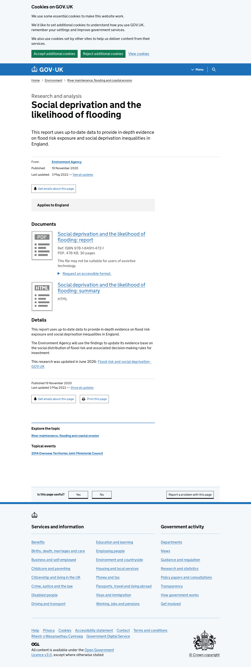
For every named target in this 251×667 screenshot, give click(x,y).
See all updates (83, 174)
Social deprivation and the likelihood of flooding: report (101, 237)
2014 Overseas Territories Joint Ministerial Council (67, 453)
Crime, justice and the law (52, 586)
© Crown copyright (204, 655)
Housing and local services (117, 568)
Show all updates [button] (82, 387)
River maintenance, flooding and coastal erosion (99, 80)
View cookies (138, 54)
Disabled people (44, 595)
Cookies (64, 630)
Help (35, 630)
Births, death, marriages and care (58, 551)
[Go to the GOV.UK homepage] (47, 69)
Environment (53, 80)
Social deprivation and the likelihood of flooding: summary (101, 287)
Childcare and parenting (50, 568)
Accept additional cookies (54, 53)
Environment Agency (67, 162)
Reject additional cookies (103, 53)
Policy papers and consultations (186, 577)
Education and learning (114, 542)
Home (35, 80)
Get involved (171, 603)
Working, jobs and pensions (118, 603)
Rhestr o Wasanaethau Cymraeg (57, 636)
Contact (123, 630)
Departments (171, 542)
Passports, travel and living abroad (124, 586)
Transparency (172, 586)
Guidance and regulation (180, 559)
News (165, 551)
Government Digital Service (108, 636)
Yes (82, 494)
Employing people (110, 551)
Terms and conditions (150, 630)
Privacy (49, 630)
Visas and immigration (113, 595)
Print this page (97, 399)
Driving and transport (48, 603)
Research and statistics (180, 568)
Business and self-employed (53, 559)
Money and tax (108, 577)
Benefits (38, 542)
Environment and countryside (119, 559)
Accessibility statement (94, 630)
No (106, 494)
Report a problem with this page (190, 494)
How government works (180, 595)
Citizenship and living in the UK (55, 577)
